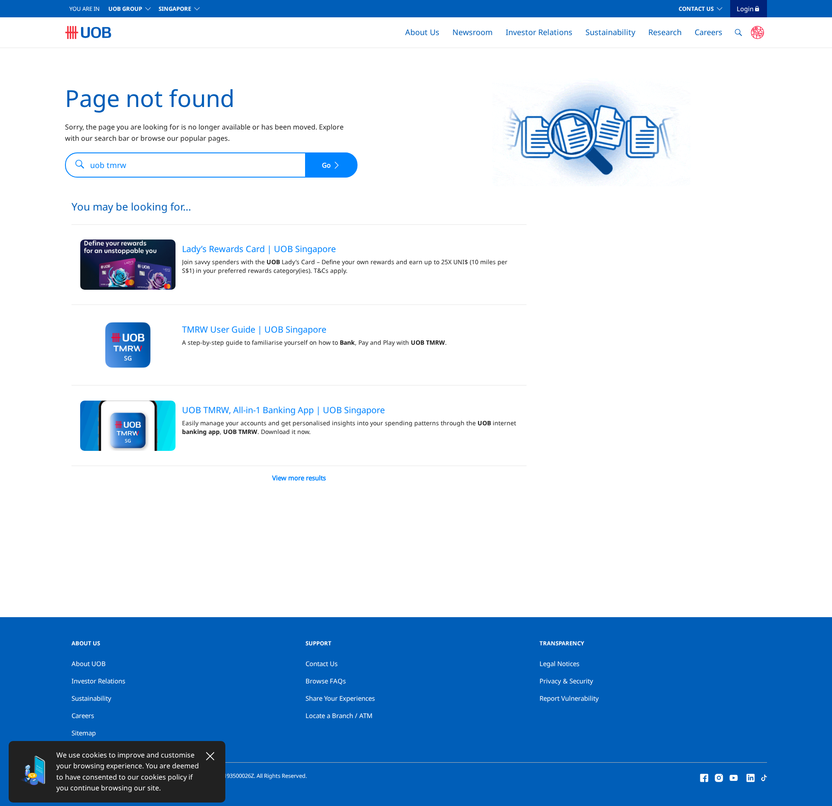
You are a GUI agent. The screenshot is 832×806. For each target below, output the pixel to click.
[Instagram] (719, 777)
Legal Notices (559, 663)
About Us (422, 32)
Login (745, 8)
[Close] (210, 756)
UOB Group (125, 9)
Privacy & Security (566, 681)
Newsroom (472, 32)
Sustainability (610, 32)
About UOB (89, 663)
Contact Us (696, 9)
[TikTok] (764, 777)
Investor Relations (539, 32)
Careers (708, 32)
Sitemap (84, 732)
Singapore (175, 9)
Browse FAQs (326, 681)
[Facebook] (704, 777)
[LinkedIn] (750, 777)
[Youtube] (733, 777)
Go (326, 165)
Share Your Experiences (340, 698)
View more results (299, 477)
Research (665, 32)
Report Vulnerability (569, 698)
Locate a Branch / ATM (339, 715)
